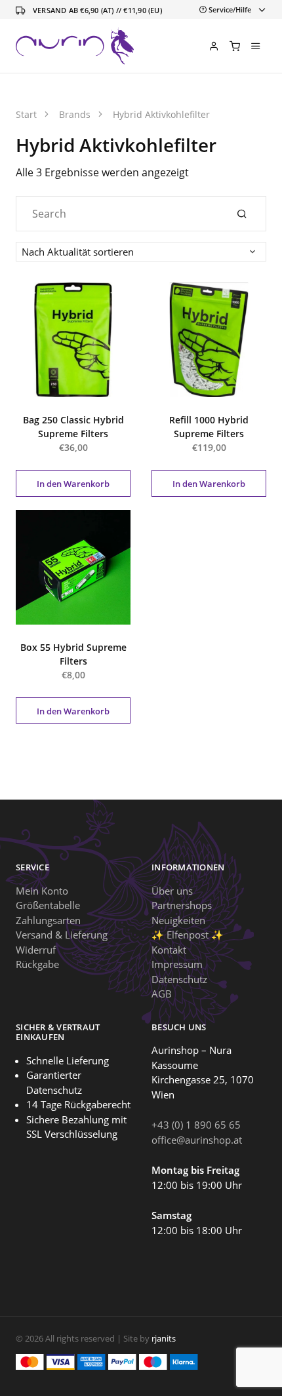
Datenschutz (179, 979)
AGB (161, 993)
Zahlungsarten (48, 920)
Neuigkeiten (178, 920)
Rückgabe (37, 964)
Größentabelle (48, 905)
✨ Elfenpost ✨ (187, 934)
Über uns (172, 890)
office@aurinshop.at (196, 1139)
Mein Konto (42, 890)
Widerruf (36, 949)
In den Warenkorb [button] (73, 484)
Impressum (177, 964)
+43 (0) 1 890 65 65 (196, 1124)
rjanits (163, 1338)
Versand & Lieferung (62, 934)
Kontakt (168, 949)
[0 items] (235, 46)
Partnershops (181, 905)
